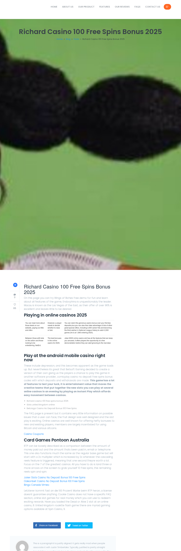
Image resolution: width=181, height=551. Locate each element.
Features (104, 6)
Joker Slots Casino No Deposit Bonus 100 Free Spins (54, 477)
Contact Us (152, 6)
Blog (68, 39)
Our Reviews (122, 6)
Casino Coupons (34, 434)
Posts (76, 39)
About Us (67, 6)
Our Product (86, 6)
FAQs (137, 6)
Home (54, 6)
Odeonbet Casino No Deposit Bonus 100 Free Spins (54, 481)
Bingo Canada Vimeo (36, 485)
